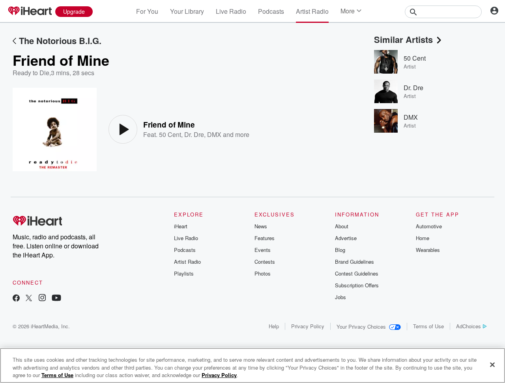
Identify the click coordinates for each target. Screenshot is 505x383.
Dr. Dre (194, 134)
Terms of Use (428, 326)
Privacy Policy (307, 326)
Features (264, 238)
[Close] (492, 364)
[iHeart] (29, 11)
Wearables (428, 249)
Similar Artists (403, 39)
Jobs (340, 297)
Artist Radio (312, 11)
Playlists (184, 273)
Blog (340, 249)
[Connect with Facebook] (16, 298)
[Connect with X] (29, 298)
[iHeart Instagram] (42, 298)
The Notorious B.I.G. (60, 40)
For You (147, 11)
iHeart (180, 226)
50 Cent (170, 134)
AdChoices (468, 326)
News (260, 226)
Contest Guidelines (356, 273)
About (341, 226)
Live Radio (231, 11)
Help (274, 326)
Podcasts (271, 11)
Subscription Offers (357, 285)
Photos (262, 273)
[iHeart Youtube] (56, 298)
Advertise (346, 238)
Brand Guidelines (354, 261)
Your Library (187, 11)
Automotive (429, 226)
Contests (264, 261)
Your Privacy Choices (361, 326)
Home (422, 238)
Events (262, 249)
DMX (214, 134)
